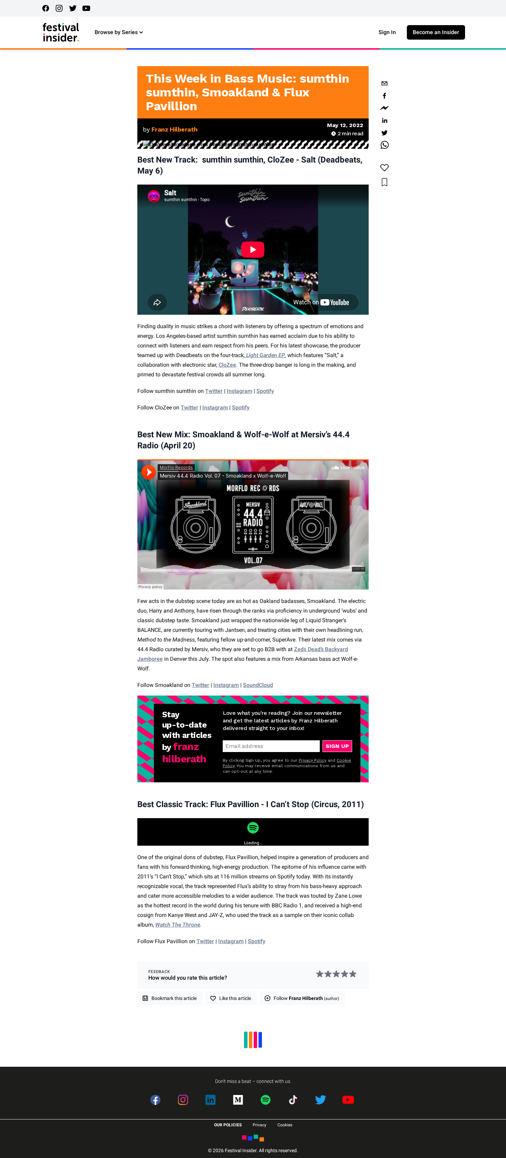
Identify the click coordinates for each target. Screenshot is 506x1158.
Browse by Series (116, 32)
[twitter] (384, 133)
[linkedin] (384, 120)
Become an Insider (436, 32)
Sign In (387, 32)
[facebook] (384, 96)
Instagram (215, 407)
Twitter (189, 407)
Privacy (259, 1125)
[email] (384, 83)
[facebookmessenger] (384, 108)
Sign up (337, 746)
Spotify (241, 407)
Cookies (284, 1125)
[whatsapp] (384, 145)
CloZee (227, 365)
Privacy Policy (312, 760)
